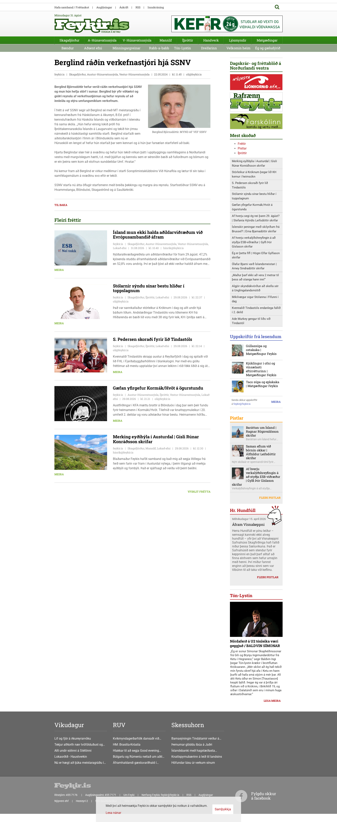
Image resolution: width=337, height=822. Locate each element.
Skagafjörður (69, 40)
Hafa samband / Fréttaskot (71, 7)
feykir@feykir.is (242, 403)
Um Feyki (128, 794)
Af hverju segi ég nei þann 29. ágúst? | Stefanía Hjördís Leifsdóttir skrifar (255, 218)
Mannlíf (166, 40)
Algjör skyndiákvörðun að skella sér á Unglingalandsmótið (255, 288)
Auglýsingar (104, 7)
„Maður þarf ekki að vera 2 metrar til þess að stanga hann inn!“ (255, 277)
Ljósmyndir (237, 40)
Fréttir (242, 144)
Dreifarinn (209, 48)
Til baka (60, 205)
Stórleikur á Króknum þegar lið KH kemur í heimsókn (254, 174)
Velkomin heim (238, 48)
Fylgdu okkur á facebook (263, 796)
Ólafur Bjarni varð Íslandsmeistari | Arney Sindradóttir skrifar (254, 266)
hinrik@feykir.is (173, 248)
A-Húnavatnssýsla (102, 40)
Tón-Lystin (182, 48)
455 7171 (110, 794)
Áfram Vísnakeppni (248, 524)
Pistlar (242, 148)
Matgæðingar (267, 40)
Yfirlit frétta (199, 491)
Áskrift (123, 7)
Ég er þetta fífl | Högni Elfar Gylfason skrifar (256, 255)
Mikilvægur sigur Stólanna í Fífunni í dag (255, 299)
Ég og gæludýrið (267, 48)
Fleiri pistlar (270, 497)
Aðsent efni (93, 48)
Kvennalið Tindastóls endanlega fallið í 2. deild (256, 310)
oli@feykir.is (194, 74)
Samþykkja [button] (223, 809)
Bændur (67, 48)
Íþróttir (242, 153)
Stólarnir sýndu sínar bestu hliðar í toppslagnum (254, 196)
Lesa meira (272, 701)
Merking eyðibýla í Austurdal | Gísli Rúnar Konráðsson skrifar (254, 163)
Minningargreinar (126, 48)
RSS (138, 7)
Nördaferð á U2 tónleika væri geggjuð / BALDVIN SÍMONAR (255, 643)
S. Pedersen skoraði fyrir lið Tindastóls (250, 185)
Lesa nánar (113, 813)
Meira (59, 270)
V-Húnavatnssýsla (137, 40)
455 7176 (72, 794)
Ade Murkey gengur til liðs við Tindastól (251, 321)
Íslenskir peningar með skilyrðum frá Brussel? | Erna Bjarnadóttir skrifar (255, 229)
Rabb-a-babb (159, 48)
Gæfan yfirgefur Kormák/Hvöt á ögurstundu (252, 207)
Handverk (211, 40)
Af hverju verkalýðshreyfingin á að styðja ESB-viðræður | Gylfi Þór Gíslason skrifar (254, 242)
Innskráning (156, 7)
